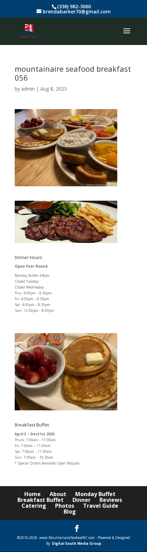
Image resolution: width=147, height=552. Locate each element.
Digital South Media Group (76, 543)
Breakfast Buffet (40, 500)
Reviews (110, 500)
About (58, 494)
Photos (64, 505)
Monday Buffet (95, 494)
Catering (34, 505)
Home (32, 494)
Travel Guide (100, 505)
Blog (70, 511)
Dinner (81, 500)
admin (28, 88)
